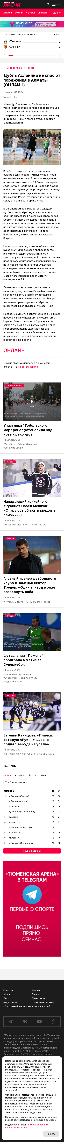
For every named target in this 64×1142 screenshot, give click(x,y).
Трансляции (38, 998)
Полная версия (32, 850)
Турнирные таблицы (43, 1002)
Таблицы (9, 765)
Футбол (30, 12)
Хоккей (7, 12)
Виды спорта (10, 1002)
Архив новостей (41, 1006)
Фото (6, 998)
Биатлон (42, 12)
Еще (55, 12)
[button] (4, 55)
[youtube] (39, 1021)
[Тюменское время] (32, 24)
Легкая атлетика (14, 385)
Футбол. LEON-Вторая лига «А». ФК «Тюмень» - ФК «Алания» (32, 42)
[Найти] (48, 4)
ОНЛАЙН (14, 350)
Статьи (36, 990)
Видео (35, 994)
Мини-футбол (10, 97)
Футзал (19, 12)
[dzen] (53, 1021)
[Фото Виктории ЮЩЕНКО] (32, 147)
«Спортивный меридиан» (17, 1006)
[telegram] (10, 1021)
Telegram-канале (28, 366)
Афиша (7, 994)
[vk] (25, 1021)
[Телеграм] (32, 909)
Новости (8, 990)
